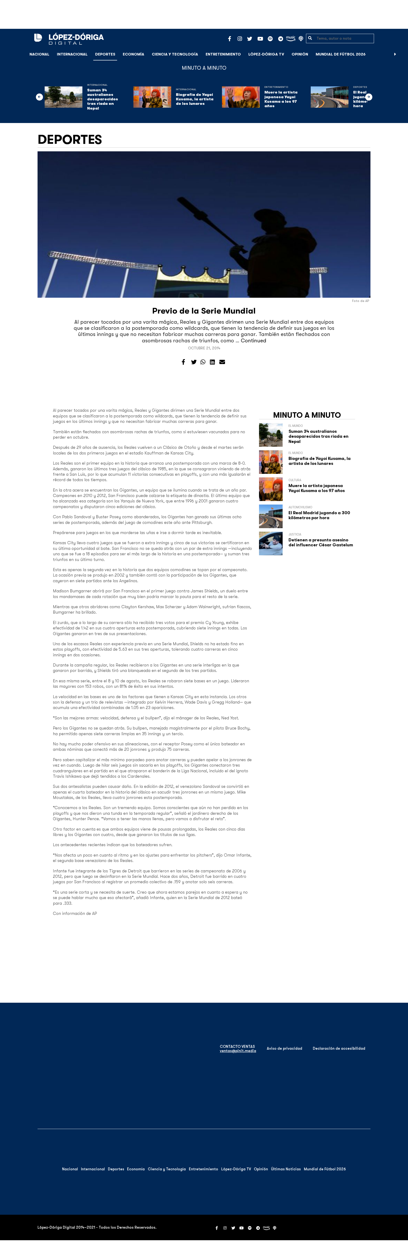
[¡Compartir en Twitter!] (194, 362)
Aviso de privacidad (284, 1048)
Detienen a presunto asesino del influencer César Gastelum (321, 543)
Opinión (300, 54)
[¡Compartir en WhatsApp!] (202, 362)
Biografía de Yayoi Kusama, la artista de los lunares (194, 99)
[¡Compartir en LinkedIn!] (212, 362)
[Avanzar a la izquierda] (39, 97)
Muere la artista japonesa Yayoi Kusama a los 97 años (281, 99)
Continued (253, 341)
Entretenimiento (223, 54)
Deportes (105, 54)
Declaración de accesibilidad (339, 1048)
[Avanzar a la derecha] (395, 54)
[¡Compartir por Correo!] (222, 362)
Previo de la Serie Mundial (204, 311)
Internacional (72, 54)
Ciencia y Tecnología (175, 54)
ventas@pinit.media (238, 1051)
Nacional (39, 54)
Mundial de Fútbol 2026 (341, 54)
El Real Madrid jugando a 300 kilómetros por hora (319, 515)
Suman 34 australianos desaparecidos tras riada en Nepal (102, 99)
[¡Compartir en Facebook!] (183, 362)
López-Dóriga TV (266, 54)
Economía (133, 54)
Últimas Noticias (286, 1169)
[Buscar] (402, 54)
